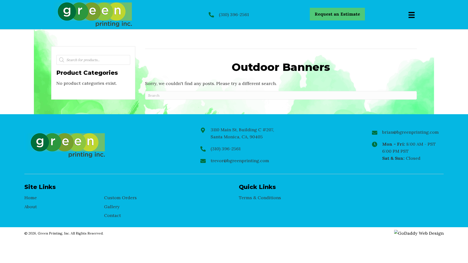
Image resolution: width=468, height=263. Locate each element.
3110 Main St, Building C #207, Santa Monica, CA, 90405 (242, 133)
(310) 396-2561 (234, 14)
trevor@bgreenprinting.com (240, 160)
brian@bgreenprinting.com (410, 132)
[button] (337, 14)
